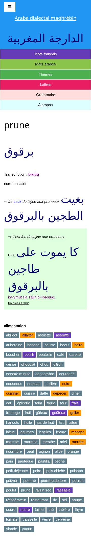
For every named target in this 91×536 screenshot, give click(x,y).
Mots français (45, 54)
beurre (49, 345)
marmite (30, 442)
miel (63, 442)
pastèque (25, 461)
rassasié (63, 490)
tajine (39, 509)
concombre (44, 374)
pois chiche (55, 471)
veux (17, 201)
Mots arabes (45, 64)
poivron (12, 480)
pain (9, 461)
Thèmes (45, 74)
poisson (76, 471)
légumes (27, 432)
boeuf (64, 345)
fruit (28, 412)
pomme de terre (54, 480)
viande (11, 529)
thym (79, 509)
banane (33, 345)
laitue (73, 422)
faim (38, 403)
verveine (63, 519)
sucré (25, 509)
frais (75, 403)
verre (46, 519)
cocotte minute (18, 374)
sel (64, 500)
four (63, 403)
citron (57, 364)
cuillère (51, 383)
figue (51, 403)
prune (25, 490)
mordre (78, 442)
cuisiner (12, 393)
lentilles (45, 432)
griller (74, 412)
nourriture (14, 451)
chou (44, 364)
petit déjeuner (17, 471)
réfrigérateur (16, 500)
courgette (67, 374)
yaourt (27, 529)
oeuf (30, 451)
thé (51, 509)
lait (61, 422)
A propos (45, 105)
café (60, 354)
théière (64, 509)
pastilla (44, 461)
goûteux (58, 412)
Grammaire (45, 95)
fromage (13, 412)
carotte (75, 354)
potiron (77, 480)
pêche (60, 461)
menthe (48, 442)
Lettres (45, 84)
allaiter (27, 335)
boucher (12, 354)
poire (37, 471)
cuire (66, 383)
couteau (33, 383)
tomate (11, 519)
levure (61, 432)
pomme (29, 480)
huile (28, 422)
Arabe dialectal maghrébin (45, 18)
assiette (44, 335)
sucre (10, 509)
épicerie (23, 403)
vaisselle (29, 519)
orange (73, 451)
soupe (77, 500)
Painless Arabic (18, 303)
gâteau (41, 412)
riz (55, 500)
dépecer (59, 393)
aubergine (14, 345)
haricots (12, 422)
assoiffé (62, 335)
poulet (11, 490)
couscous (14, 383)
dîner (76, 393)
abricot (11, 335)
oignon (44, 451)
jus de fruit (45, 422)
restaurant (39, 500)
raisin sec (43, 490)
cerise (11, 364)
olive (58, 451)
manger (77, 432)
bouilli (29, 354)
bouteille (45, 354)
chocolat (28, 364)
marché (12, 442)
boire (78, 345)
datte (44, 393)
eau (9, 403)
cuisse (29, 393)
